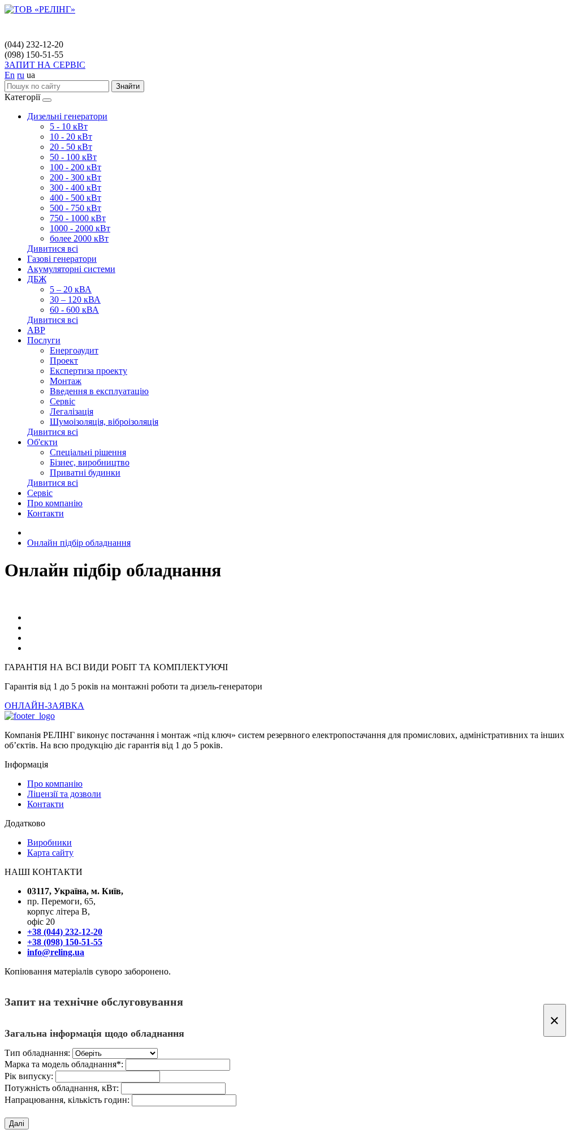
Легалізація (71, 411)
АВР (36, 330)
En (10, 75)
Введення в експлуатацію (99, 391)
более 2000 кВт (79, 238)
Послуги (44, 340)
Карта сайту (50, 852)
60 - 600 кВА (74, 309)
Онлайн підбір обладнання (79, 542)
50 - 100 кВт (73, 157)
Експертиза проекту (88, 371)
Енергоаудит (74, 350)
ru (20, 75)
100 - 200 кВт (75, 167)
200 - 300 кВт (75, 177)
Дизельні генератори (67, 116)
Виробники (49, 842)
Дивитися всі (52, 248)
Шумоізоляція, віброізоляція (104, 421)
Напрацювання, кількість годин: (67, 1100)
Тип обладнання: (37, 1053)
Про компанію (55, 503)
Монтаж (65, 381)
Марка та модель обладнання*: (64, 1064)
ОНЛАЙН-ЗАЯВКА (44, 705)
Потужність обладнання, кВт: (62, 1088)
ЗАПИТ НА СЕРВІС (45, 65)
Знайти (128, 86)
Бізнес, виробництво (89, 462)
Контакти (45, 513)
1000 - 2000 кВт (80, 228)
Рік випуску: (29, 1076)
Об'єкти (42, 442)
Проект (64, 360)
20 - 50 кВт (71, 147)
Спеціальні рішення (88, 452)
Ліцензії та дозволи (64, 794)
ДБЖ (36, 279)
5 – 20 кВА (71, 289)
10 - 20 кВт (71, 136)
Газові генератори (62, 259)
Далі (16, 1123)
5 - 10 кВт (69, 126)
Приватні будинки (85, 472)
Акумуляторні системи (71, 269)
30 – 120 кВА (75, 299)
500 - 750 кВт (75, 208)
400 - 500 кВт (75, 197)
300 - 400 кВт (75, 187)
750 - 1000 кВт (78, 218)
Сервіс (62, 401)
